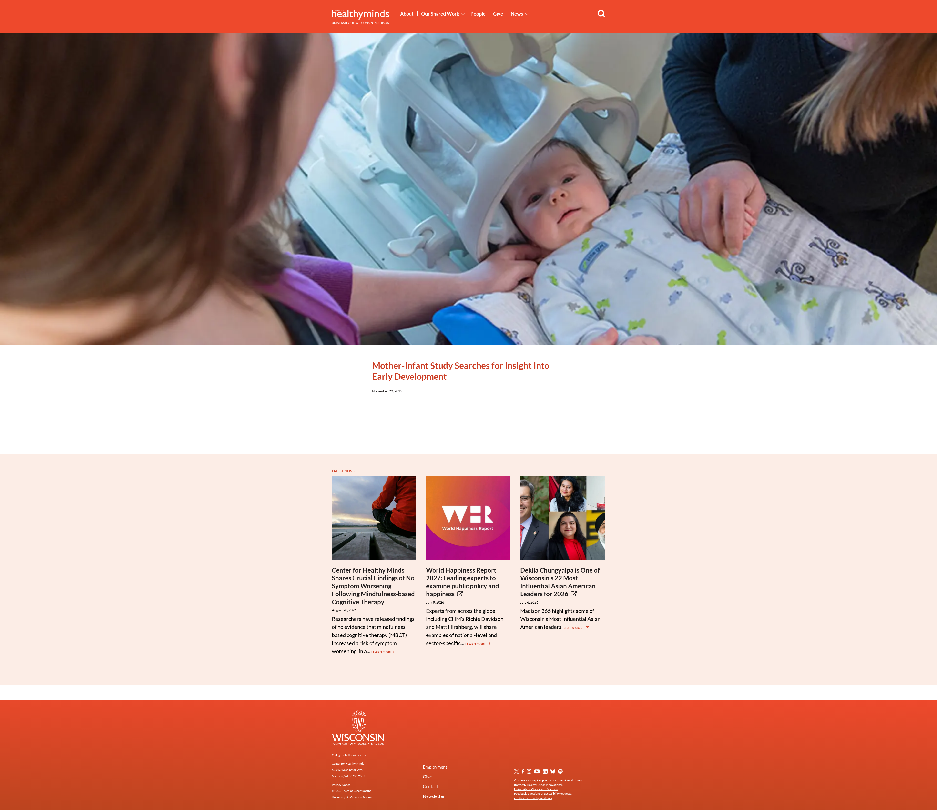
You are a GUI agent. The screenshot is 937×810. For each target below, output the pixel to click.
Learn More (476, 644)
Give (498, 13)
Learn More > (383, 652)
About (407, 13)
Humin (577, 780)
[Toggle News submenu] (526, 13)
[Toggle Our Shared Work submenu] (463, 13)
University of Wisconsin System (352, 797)
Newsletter (434, 796)
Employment (435, 766)
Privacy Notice (341, 785)
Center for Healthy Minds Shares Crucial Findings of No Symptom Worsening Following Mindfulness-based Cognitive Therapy (373, 586)
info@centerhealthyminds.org (533, 798)
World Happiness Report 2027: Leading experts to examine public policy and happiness (462, 582)
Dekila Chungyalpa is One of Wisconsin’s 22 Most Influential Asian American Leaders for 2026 (560, 582)
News (517, 13)
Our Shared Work (440, 13)
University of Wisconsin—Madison (536, 789)
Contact (430, 786)
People (478, 13)
